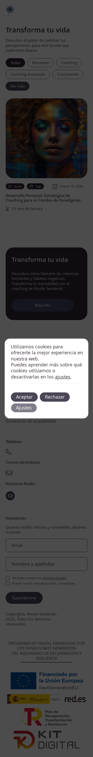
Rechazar (55, 397)
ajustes (63, 377)
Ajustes (24, 408)
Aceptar (24, 397)
